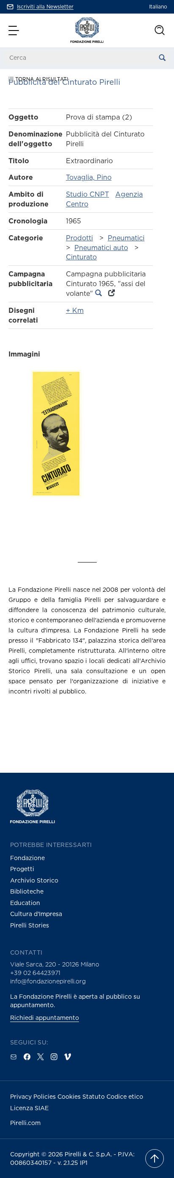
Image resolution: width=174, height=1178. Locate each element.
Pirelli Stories (29, 925)
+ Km (75, 310)
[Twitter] (40, 1056)
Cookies (69, 1096)
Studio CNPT (87, 194)
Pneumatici (126, 238)
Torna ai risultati (41, 79)
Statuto (94, 1096)
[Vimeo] (67, 1056)
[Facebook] (27, 1056)
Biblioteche (27, 891)
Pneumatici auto (101, 247)
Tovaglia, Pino (88, 177)
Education (25, 903)
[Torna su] (154, 1158)
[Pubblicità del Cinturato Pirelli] (56, 448)
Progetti (22, 869)
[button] (14, 30)
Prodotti (79, 238)
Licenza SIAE (29, 1108)
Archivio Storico (34, 880)
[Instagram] (54, 1056)
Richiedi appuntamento (44, 1017)
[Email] (13, 1056)
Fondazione (27, 858)
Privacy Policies (33, 1096)
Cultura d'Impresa (36, 914)
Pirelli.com (25, 1123)
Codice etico (124, 1096)
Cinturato (81, 257)
